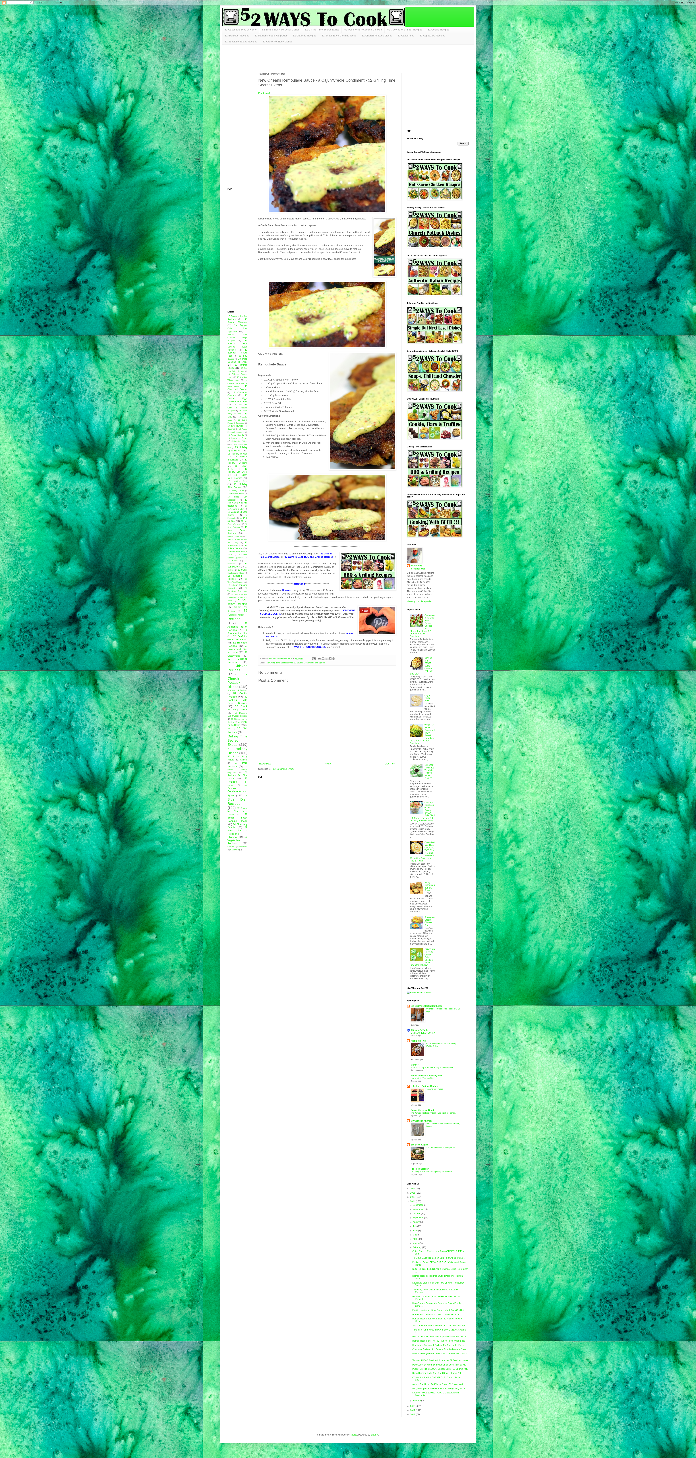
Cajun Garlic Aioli (427, 698)
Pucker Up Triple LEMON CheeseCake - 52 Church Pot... (440, 1369)
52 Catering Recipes (304, 35)
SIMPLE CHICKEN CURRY (423, 1033)
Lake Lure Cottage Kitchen (424, 1086)
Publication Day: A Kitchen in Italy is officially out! (432, 1067)
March (416, 1243)
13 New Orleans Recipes (237, 530)
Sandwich (234, 850)
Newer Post (265, 763)
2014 (413, 1201)
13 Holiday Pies (237, 481)
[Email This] (319, 658)
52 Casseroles (406, 35)
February (417, 1247)
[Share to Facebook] (330, 658)
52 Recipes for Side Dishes (237, 775)
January (417, 1400)
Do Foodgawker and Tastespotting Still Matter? (431, 1172)
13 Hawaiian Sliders (239, 441)
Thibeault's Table (419, 1030)
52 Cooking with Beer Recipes (237, 700)
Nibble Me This (418, 1041)
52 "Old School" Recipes (237, 602)
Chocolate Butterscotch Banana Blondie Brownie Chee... (440, 1349)
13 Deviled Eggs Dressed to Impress (237, 398)
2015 (413, 1197)
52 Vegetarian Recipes (237, 840)
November (418, 1209)
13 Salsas (232, 561)
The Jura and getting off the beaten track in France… (434, 1113)
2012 (413, 1410)
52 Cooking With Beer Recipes (404, 29)
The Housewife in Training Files (426, 1075)
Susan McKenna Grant (422, 1110)
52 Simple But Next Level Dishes (280, 29)
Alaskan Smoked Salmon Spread (440, 1147)
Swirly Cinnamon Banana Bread (429, 886)
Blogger (374, 1435)
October (417, 1213)
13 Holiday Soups (235, 491)
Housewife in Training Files (422, 1078)
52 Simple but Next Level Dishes (237, 811)
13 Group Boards (235, 435)
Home (328, 763)
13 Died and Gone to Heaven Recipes (237, 408)
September (418, 1217)
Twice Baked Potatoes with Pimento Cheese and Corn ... (440, 1325)
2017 (413, 1188)
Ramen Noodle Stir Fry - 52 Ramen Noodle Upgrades (438, 1341)
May (415, 1234)
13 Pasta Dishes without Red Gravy (237, 539)
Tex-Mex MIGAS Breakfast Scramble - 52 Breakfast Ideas (440, 1360)
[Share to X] (326, 658)
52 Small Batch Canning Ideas (339, 35)
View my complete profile (419, 601)
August (416, 1222)
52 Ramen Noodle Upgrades (271, 35)
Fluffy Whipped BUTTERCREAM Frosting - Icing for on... (439, 1388)
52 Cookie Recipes (438, 29)
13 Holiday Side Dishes (237, 486)
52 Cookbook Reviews (237, 690)
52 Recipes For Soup (237, 781)
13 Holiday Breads (237, 454)
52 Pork (243, 760)
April (415, 1239)
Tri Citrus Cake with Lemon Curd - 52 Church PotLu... (438, 1258)
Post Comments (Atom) (283, 769)
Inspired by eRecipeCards (418, 567)
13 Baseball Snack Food (237, 353)
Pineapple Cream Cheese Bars (429, 921)
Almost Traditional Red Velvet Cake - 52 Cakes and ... (438, 1384)
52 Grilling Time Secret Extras (322, 29)
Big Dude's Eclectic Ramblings (426, 1006)
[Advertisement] (293, 58)
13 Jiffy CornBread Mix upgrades (237, 503)
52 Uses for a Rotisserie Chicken (363, 29)
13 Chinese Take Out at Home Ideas (237, 383)
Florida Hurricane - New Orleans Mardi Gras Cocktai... (438, 1310)
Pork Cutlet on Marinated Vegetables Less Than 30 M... (439, 1365)
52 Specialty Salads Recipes (241, 41)
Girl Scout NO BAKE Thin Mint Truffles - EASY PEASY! (429, 771)
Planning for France (434, 1089)
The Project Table (419, 1145)
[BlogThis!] (323, 658)
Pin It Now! (264, 93)
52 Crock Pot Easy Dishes (277, 41)
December (418, 1205)
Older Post (390, 763)
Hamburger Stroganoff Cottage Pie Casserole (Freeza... (439, 1345)
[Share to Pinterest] (333, 658)
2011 (413, 1414)
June (415, 1230)
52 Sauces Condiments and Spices (309, 663)
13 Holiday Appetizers (237, 449)
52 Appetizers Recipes (432, 35)
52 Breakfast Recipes (237, 35)
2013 (413, 1406)
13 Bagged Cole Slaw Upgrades (237, 328)
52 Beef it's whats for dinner (237, 638)
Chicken (230, 847)
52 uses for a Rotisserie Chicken (237, 832)
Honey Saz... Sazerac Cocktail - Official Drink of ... (436, 1314)
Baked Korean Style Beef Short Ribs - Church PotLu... (438, 1373)
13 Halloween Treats (237, 438)
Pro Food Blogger (420, 1169)
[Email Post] (313, 658)
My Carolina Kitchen (421, 1121)
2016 (413, 1193)
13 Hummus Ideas (235, 494)
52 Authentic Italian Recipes (237, 626)
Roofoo (353, 1435)
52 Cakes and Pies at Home (241, 29)
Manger (415, 1065)
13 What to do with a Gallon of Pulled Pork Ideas (237, 597)
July (415, 1226)
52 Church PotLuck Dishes (377, 35)
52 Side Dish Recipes (237, 799)
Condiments (242, 847)
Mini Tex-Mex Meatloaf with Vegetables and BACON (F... (439, 1336)
